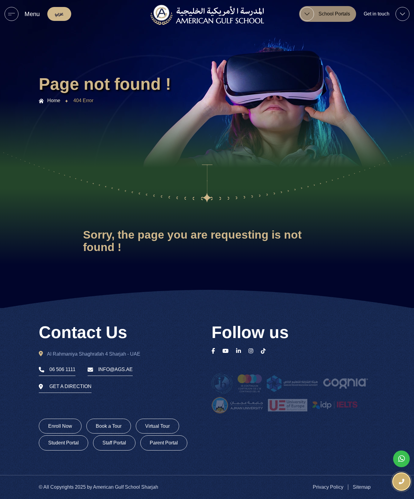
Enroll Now (60, 426)
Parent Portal (164, 442)
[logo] (207, 15)
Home (53, 100)
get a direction (70, 386)
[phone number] (401, 481)
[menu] (11, 14)
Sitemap (362, 487)
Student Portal (63, 442)
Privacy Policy (328, 487)
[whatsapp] (401, 458)
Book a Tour (109, 426)
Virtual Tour (157, 426)
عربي (59, 14)
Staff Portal (114, 442)
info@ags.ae (115, 369)
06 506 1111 (62, 369)
